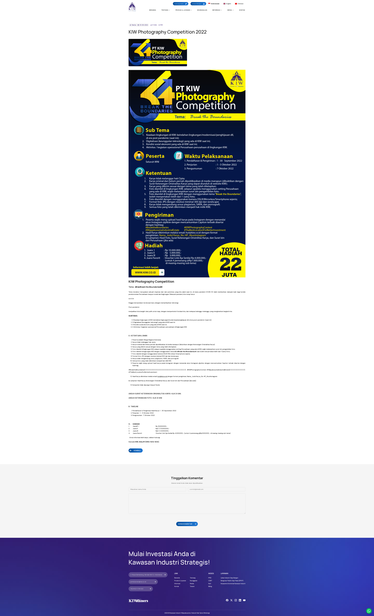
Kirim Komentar (185, 524)
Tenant (192, 586)
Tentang (164, 10)
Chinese (240, 4)
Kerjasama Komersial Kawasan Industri (233, 583)
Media (229, 10)
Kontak (242, 10)
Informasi (216, 10)
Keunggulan (202, 10)
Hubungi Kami (178, 4)
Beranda (152, 10)
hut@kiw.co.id (162, 376)
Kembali (137, 450)
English (228, 4)
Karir (209, 583)
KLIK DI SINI (176, 393)
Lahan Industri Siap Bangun (229, 578)
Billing (210, 586)
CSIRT (210, 581)
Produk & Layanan (183, 10)
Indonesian (215, 4)
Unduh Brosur (196, 4)
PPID (209, 578)
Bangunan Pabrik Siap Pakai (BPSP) (232, 581)
